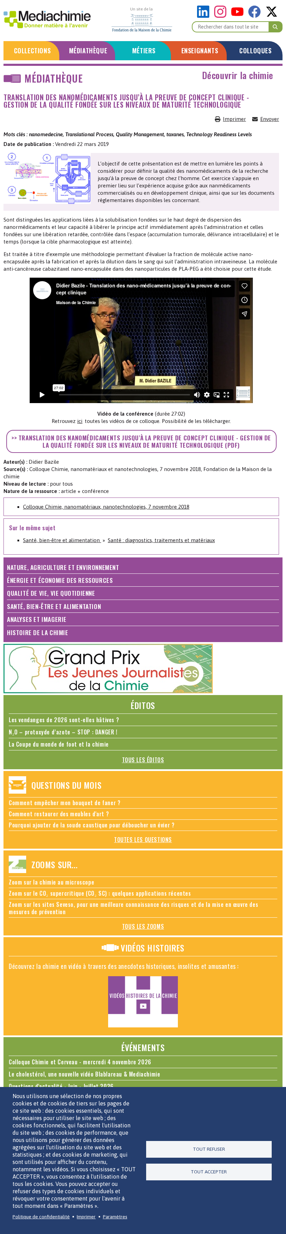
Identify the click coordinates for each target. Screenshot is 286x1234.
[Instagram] (222, 16)
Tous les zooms (143, 926)
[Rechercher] (276, 26)
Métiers (144, 50)
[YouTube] (239, 16)
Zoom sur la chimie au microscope (51, 882)
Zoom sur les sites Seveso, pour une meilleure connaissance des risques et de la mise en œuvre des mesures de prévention (133, 908)
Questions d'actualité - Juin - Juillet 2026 (61, 1086)
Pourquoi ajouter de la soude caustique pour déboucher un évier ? (91, 825)
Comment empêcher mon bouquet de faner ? (64, 803)
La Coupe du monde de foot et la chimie (59, 744)
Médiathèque (88, 50)
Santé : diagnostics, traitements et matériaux (161, 540)
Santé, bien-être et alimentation (62, 540)
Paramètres (115, 1216)
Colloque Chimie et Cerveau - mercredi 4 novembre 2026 (80, 1062)
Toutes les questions (143, 839)
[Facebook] (256, 16)
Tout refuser (209, 1149)
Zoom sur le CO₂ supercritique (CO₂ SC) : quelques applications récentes (100, 893)
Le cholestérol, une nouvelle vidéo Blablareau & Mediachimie (84, 1074)
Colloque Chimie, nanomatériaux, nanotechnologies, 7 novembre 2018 (106, 507)
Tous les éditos (143, 760)
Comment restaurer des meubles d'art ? (59, 814)
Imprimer (234, 119)
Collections (32, 50)
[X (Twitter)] (271, 16)
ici (79, 421)
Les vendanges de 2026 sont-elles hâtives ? (64, 720)
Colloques (255, 50)
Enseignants (199, 50)
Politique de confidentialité (41, 1216)
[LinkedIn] (205, 16)
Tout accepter (209, 1171)
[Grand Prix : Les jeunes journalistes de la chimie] (108, 691)
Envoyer (269, 119)
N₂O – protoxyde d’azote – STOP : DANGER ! (63, 732)
